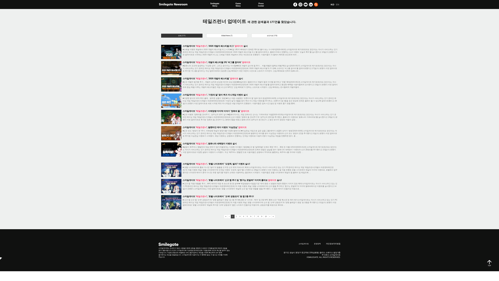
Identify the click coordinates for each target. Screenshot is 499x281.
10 (266, 216)
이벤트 (213, 10)
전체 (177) (181, 36)
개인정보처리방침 (333, 244)
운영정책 (317, 244)
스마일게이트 (304, 244)
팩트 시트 (214, 5)
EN (337, 4)
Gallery (261, 5)
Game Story (238, 4)
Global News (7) (226, 36)
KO (332, 4)
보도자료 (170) (272, 36)
